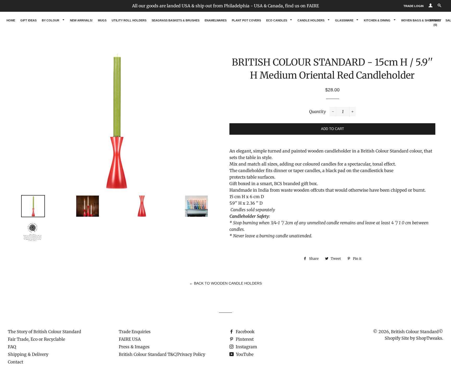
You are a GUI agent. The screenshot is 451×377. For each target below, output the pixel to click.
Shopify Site (397, 338)
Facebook (244, 331)
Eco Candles (277, 20)
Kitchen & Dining (377, 20)
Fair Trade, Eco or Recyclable (36, 339)
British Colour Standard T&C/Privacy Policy (162, 354)
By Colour (51, 20)
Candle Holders (311, 20)
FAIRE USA (130, 339)
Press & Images (134, 346)
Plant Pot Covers (246, 20)
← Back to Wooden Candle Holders (225, 283)
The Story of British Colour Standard (44, 331)
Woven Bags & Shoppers (420, 20)
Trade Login (413, 6)
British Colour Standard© (417, 331)
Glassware (344, 20)
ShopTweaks (429, 338)
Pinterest (244, 339)
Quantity (317, 111)
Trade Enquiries (135, 331)
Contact (15, 361)
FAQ (12, 346)
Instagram (246, 346)
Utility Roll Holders (129, 20)
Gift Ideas (28, 20)
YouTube (244, 354)
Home (11, 20)
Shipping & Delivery (28, 354)
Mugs (102, 20)
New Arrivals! (81, 20)
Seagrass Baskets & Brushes (175, 20)
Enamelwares (216, 20)
